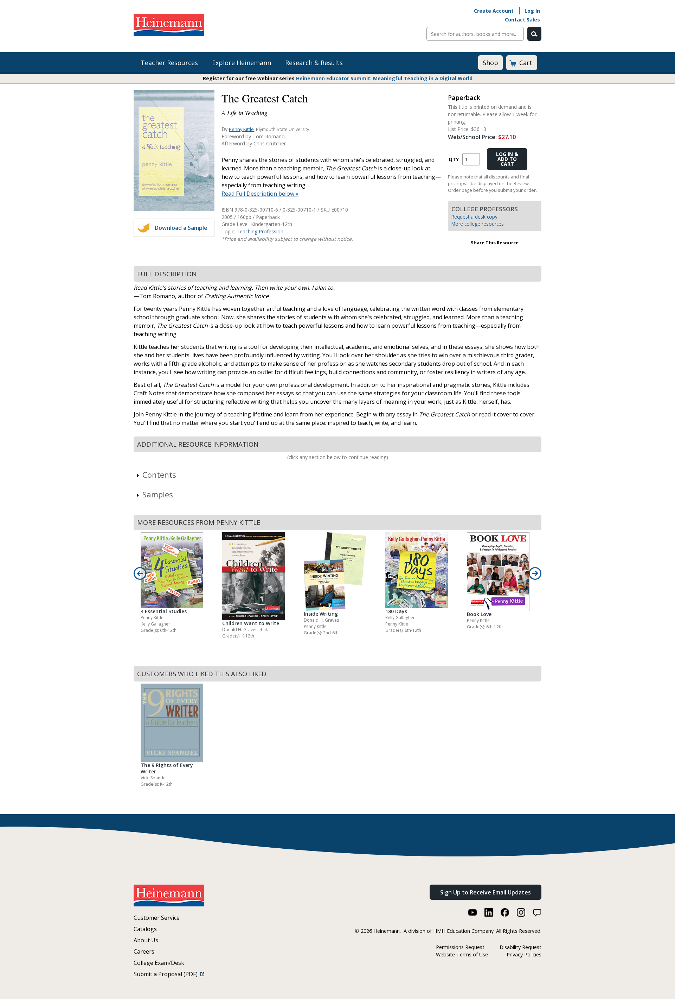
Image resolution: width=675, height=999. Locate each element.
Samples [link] (157, 494)
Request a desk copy (474, 216)
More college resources (477, 223)
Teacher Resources (169, 62)
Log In (532, 10)
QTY (454, 159)
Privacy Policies (524, 954)
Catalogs (145, 929)
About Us (146, 940)
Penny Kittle (241, 129)
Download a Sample (181, 228)
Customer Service (157, 918)
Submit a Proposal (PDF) (167, 974)
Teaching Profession (260, 231)
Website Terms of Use (462, 954)
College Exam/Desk (159, 963)
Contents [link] (159, 474)
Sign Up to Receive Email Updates (485, 892)
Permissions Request (460, 947)
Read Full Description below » (259, 193)
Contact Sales (522, 19)
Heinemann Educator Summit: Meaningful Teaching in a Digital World (384, 78)
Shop (490, 62)
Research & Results (314, 62)
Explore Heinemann (241, 62)
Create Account (494, 10)
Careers (144, 951)
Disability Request (520, 947)
